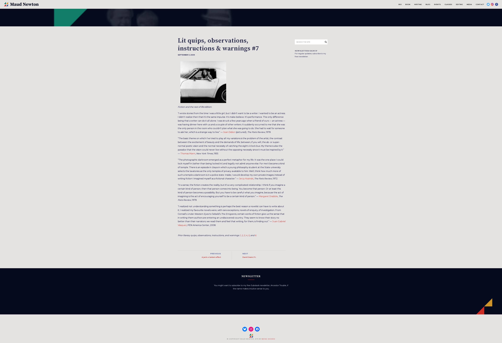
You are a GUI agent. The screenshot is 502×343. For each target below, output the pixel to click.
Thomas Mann (187, 153)
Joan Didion (229, 132)
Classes (448, 4)
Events (437, 4)
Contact (480, 4)
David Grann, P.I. (249, 257)
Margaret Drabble (268, 196)
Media (469, 4)
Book (407, 4)
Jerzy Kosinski (246, 178)
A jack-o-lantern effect (211, 257)
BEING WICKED (268, 339)
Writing (418, 4)
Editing (459, 4)
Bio (400, 4)
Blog (428, 4)
